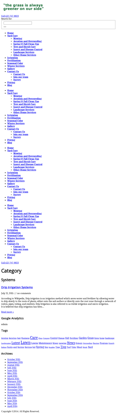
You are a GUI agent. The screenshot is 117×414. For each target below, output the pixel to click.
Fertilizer (74, 338)
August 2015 (13, 365)
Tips (63, 347)
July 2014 (11, 398)
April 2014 (12, 406)
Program (104, 343)
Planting (96, 343)
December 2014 (14, 387)
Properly (111, 343)
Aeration (13, 338)
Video (73, 347)
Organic (79, 343)
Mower (55, 343)
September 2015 (15, 362)
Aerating (4, 338)
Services (28, 347)
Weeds (85, 347)
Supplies (52, 347)
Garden (83, 337)
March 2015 (13, 378)
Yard (90, 347)
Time (57, 347)
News (71, 343)
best (19, 338)
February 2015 (14, 381)
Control (54, 338)
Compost (46, 338)
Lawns (34, 343)
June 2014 (12, 400)
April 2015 (12, 376)
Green (96, 338)
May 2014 (12, 403)
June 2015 (12, 370)
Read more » (7, 312)
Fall (67, 338)
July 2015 (11, 367)
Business (25, 338)
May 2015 (12, 373)
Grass (90, 338)
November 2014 (15, 389)
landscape (109, 338)
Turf (69, 347)
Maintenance (45, 343)
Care (34, 337)
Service (21, 347)
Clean (40, 338)
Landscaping (6, 343)
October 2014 (13, 392)
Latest (15, 343)
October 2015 (13, 359)
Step (46, 347)
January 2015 (14, 384)
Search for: (6, 18)
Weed (79, 347)
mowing (62, 343)
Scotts (10, 347)
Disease (61, 338)
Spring (40, 347)
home (102, 338)
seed (15, 347)
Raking (4, 347)
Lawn (26, 342)
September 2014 (15, 395)
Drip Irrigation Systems (17, 287)
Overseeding (87, 343)
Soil (33, 347)
